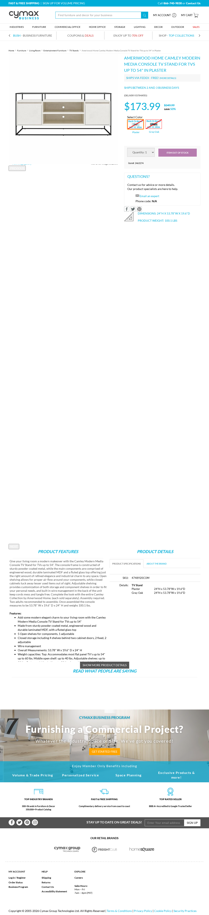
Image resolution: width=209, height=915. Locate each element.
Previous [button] (17, 168)
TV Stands (74, 50)
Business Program (18, 886)
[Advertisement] (144, 629)
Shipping (46, 877)
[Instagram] (35, 822)
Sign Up (192, 822)
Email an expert (149, 196)
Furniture (21, 50)
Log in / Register (17, 877)
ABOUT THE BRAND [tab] (157, 563)
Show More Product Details (105, 665)
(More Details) (168, 78)
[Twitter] (19, 822)
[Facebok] (12, 822)
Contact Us (48, 886)
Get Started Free (104, 751)
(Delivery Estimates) (135, 95)
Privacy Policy (143, 911)
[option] (63, 109)
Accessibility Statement (54, 891)
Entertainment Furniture (54, 50)
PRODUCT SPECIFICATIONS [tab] (126, 563)
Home (11, 50)
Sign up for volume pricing (64, 3)
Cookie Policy (163, 911)
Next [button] (14, 546)
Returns (46, 882)
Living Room (34, 50)
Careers (78, 877)
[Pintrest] (27, 822)
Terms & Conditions (119, 911)
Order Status (16, 882)
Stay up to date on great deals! (114, 822)
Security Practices (185, 911)
